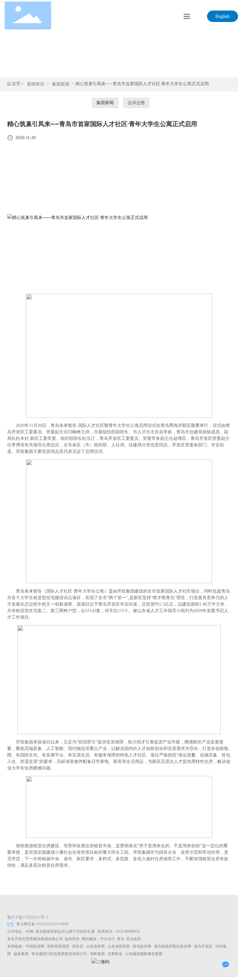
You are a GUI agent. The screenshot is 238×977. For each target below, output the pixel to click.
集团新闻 (60, 84)
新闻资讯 (35, 84)
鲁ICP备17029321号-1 (27, 917)
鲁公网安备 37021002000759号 (42, 924)
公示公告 (136, 103)
